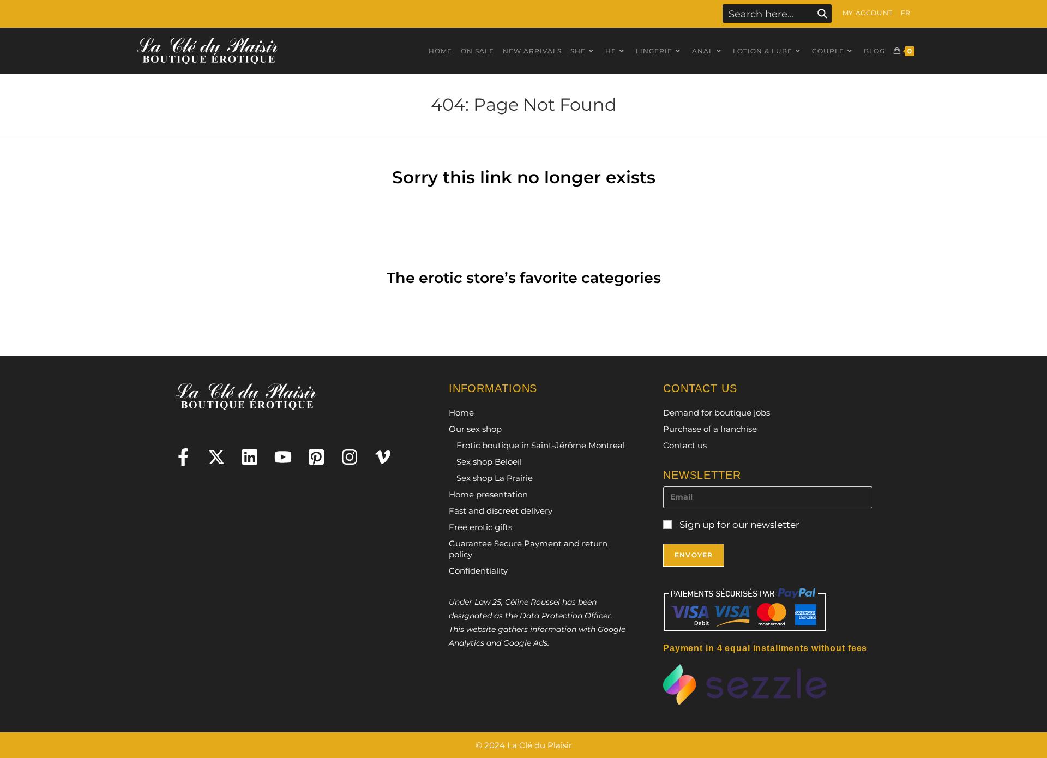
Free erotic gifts (480, 527)
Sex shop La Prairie (494, 478)
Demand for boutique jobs (716, 412)
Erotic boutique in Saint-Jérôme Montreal (540, 445)
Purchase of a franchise (710, 429)
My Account (868, 13)
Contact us (685, 445)
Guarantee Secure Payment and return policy (528, 549)
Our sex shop (475, 429)
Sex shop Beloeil (489, 461)
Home (461, 412)
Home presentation (488, 494)
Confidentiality (478, 571)
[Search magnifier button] (822, 13)
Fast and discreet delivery (500, 511)
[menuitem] (906, 13)
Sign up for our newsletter (738, 524)
